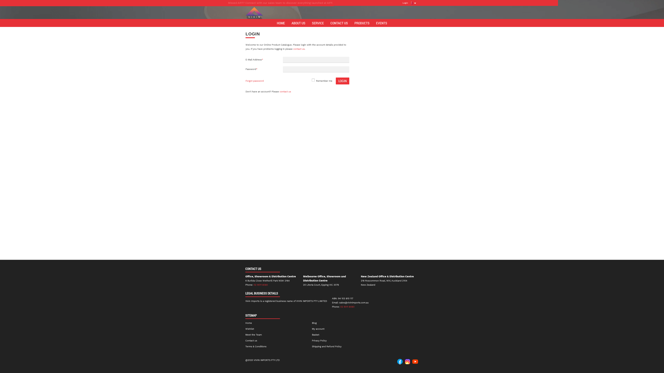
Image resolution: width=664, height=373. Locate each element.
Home (248, 323)
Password (251, 69)
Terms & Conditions (255, 346)
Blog (314, 323)
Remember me (324, 81)
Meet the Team (253, 334)
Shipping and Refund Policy (327, 346)
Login (405, 3)
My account (318, 329)
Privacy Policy (319, 340)
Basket (315, 334)
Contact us (285, 91)
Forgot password (255, 81)
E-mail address (254, 59)
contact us (299, 49)
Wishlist (249, 329)
